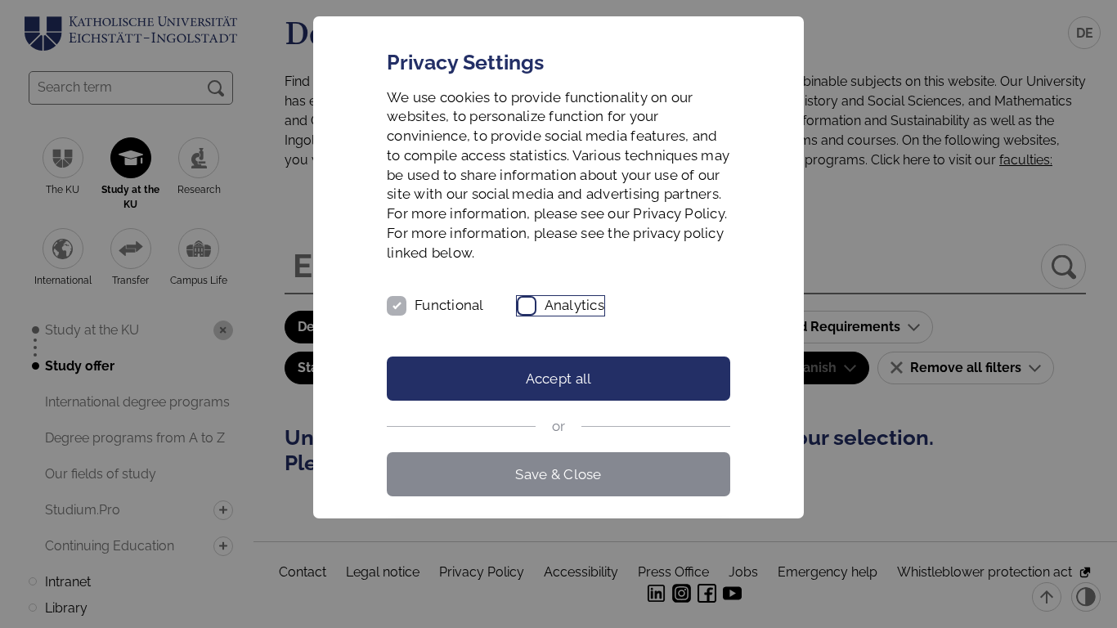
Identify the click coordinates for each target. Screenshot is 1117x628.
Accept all (559, 378)
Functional (449, 305)
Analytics (574, 305)
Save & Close (558, 474)
